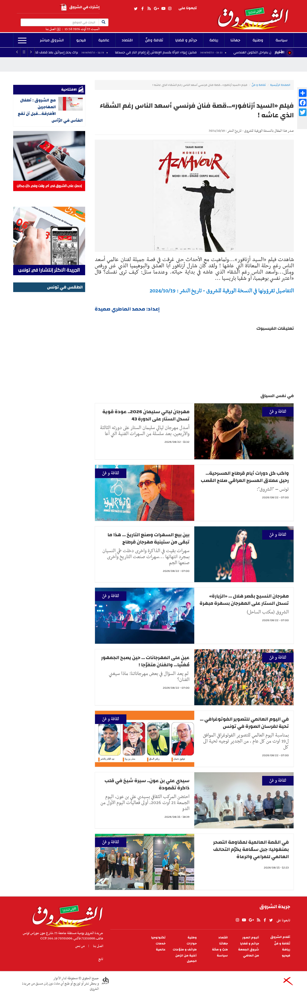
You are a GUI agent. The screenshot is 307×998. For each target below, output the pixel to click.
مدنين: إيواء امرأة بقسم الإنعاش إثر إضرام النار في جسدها (193, 52)
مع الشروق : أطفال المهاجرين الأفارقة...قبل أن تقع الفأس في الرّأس (50, 110)
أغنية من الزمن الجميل (186, 958)
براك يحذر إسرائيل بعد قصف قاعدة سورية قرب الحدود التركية (72, 52)
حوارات (192, 943)
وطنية (258, 40)
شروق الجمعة (248, 949)
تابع (100, 959)
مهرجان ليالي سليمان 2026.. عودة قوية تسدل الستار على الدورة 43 (145, 415)
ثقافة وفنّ (154, 40)
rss (149, 9)
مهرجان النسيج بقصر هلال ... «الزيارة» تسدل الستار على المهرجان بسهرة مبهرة (244, 600)
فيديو (81, 40)
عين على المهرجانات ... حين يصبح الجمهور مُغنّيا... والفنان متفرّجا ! (145, 661)
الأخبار (279, 52)
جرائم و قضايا (186, 40)
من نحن (80, 946)
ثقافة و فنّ (259, 84)
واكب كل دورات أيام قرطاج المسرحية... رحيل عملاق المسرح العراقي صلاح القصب (245, 477)
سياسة (282, 40)
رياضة (213, 40)
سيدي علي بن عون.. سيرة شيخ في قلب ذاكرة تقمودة (147, 784)
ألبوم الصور (250, 937)
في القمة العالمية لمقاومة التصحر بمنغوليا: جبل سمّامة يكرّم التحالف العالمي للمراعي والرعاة (251, 849)
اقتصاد (127, 40)
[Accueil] (66, 914)
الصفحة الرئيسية (280, 84)
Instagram (170, 9)
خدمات (160, 943)
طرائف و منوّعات (185, 949)
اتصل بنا (51, 29)
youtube (163, 9)
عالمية (103, 40)
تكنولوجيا (158, 937)
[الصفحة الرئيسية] (255, 14)
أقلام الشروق (280, 937)
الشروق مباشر (52, 40)
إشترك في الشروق (84, 7)
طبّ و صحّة (220, 949)
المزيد (22, 40)
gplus (156, 9)
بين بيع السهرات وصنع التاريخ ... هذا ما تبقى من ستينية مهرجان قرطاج (148, 538)
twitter (136, 9)
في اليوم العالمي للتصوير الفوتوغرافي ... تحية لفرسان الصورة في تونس (244, 723)
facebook (142, 9)
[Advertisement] (49, 365)
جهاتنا (235, 40)
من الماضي (251, 955)
